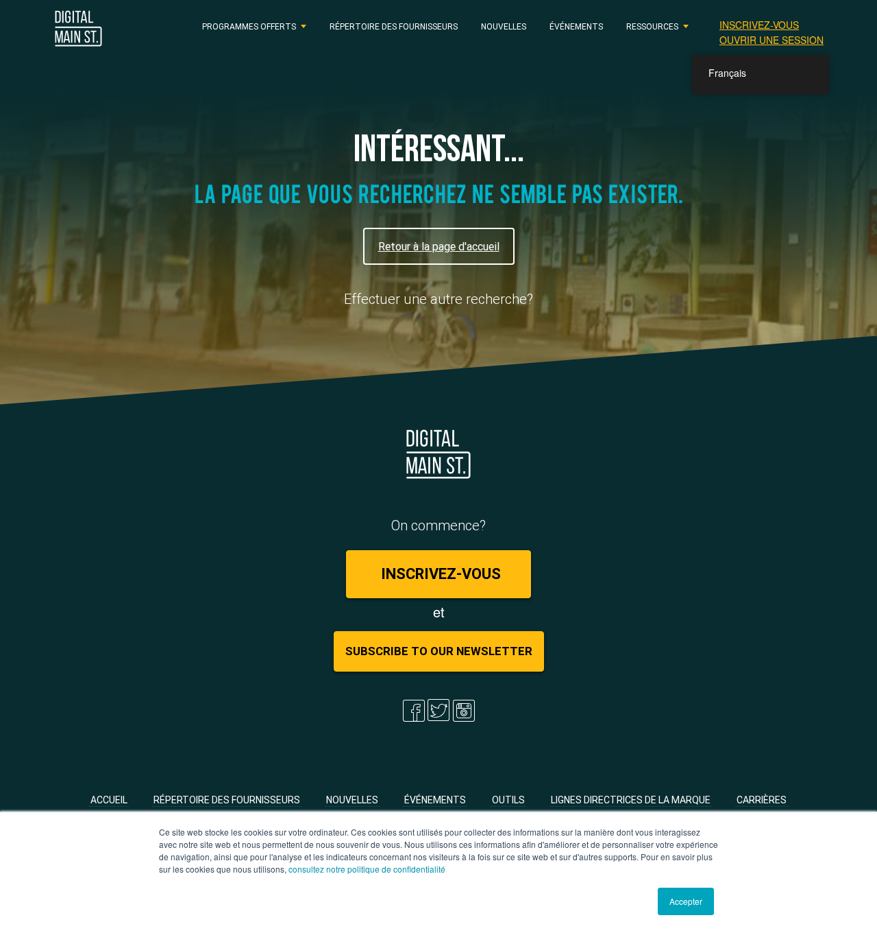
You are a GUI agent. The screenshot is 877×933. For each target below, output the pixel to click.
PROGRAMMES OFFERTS (249, 26)
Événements (576, 26)
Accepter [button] (685, 901)
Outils (508, 800)
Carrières (762, 800)
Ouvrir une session (771, 40)
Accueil (108, 800)
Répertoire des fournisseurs (394, 26)
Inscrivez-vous (759, 25)
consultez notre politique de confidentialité (366, 869)
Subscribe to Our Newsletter (438, 651)
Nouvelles (503, 26)
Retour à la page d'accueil (438, 246)
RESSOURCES (652, 26)
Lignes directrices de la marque (631, 800)
